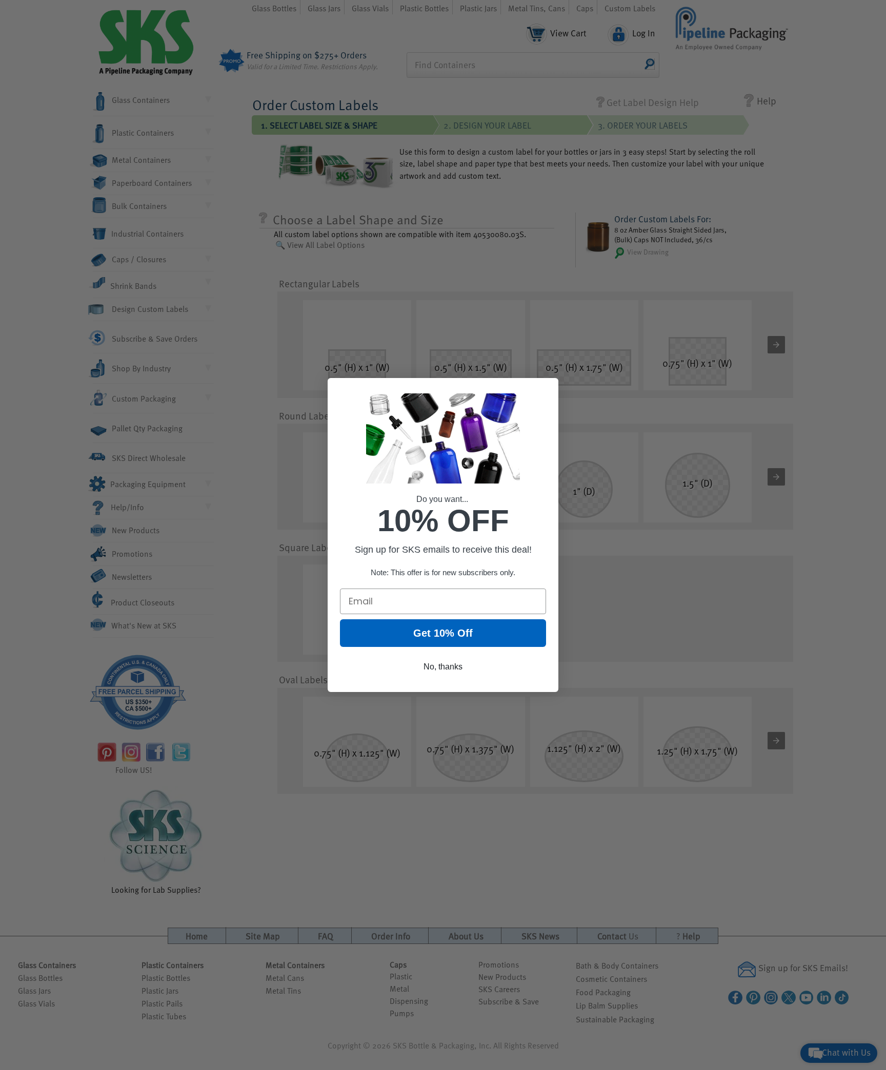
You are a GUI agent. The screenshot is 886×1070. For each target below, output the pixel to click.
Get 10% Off (443, 633)
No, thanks (443, 666)
